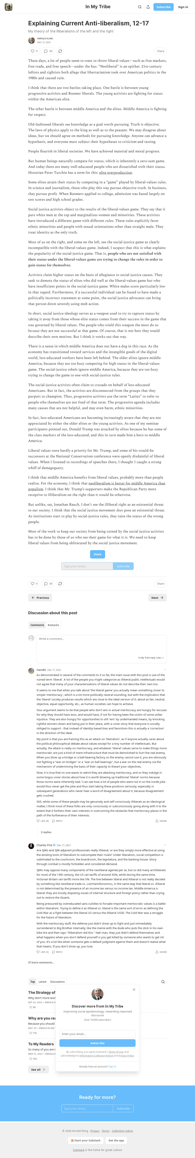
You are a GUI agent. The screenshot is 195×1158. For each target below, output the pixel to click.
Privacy (94, 1131)
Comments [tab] (37, 625)
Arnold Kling (45, 38)
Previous (43, 598)
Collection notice (122, 1131)
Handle (41, 670)
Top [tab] (32, 981)
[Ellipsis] (165, 670)
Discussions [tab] (57, 981)
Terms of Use (116, 1051)
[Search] (140, 7)
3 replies (46, 832)
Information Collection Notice (96, 1055)
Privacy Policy (126, 1055)
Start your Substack (87, 1140)
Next (154, 598)
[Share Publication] (148, 7)
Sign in (183, 7)
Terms (105, 1131)
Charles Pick (44, 845)
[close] (134, 990)
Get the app (116, 1140)
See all (36, 1069)
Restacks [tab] (53, 625)
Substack (78, 1150)
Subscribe (164, 7)
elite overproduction (115, 172)
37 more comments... (41, 962)
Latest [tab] (42, 981)
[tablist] (44, 625)
